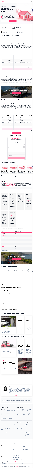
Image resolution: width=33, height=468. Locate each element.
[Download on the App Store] (15, 457)
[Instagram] (13, 459)
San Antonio (3, 235)
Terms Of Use (24, 446)
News (13, 446)
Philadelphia (29, 410)
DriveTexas (3, 273)
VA (10, 413)
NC (14, 417)
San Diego (28, 413)
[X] (14, 459)
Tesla (13, 429)
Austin (18, 410)
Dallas (2, 237)
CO (4, 417)
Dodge (18, 427)
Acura (17, 424)
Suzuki (21, 427)
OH (1, 413)
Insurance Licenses (25, 449)
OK (2, 413)
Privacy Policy (16, 466)
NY (2, 418)
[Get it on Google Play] (20, 457)
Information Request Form (4, 463)
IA (9, 410)
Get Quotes (13, 20)
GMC (9, 429)
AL (1, 410)
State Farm (6, 428)
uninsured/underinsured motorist (10, 185)
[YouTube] (17, 459)
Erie (1, 428)
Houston (3, 233)
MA (14, 410)
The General (6, 429)
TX (8, 413)
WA (12, 413)
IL (8, 417)
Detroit (23, 409)
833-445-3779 (5, 447)
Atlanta (18, 409)
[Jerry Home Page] (2, 1)
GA (8, 410)
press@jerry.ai (7, 459)
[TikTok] (19, 459)
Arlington (3, 246)
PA (4, 413)
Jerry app (7, 448)
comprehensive (10, 184)
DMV (2, 269)
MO (13, 417)
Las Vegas (23, 413)
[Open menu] (31, 1)
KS (12, 410)
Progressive (6, 425)
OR (3, 413)
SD (6, 413)
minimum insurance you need (9, 183)
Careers (14, 449)
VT (11, 413)
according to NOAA (12, 215)
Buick (9, 424)
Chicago (18, 413)
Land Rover (14, 424)
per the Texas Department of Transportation (27, 200)
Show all (6, 432)
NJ (1, 418)
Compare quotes (16, 92)
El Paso (2, 248)
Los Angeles (23, 414)
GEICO (2, 429)
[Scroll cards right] (31, 62)
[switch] (24, 144)
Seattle (28, 414)
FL (7, 410)
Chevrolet (10, 427)
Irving (2, 244)
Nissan (13, 428)
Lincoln (14, 427)
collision (14, 184)
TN (7, 413)
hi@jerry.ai (4, 458)
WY (1, 414)
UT (9, 413)
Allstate (2, 425)
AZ (2, 417)
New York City (29, 409)
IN (11, 410)
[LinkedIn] (16, 459)
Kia (17, 428)
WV (14, 413)
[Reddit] (21, 459)
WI (13, 413)
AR (2, 410)
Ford (9, 428)
